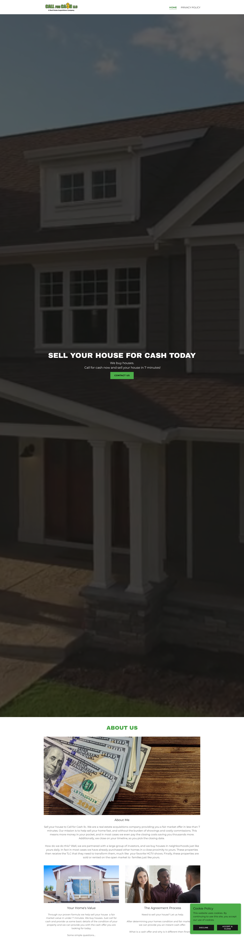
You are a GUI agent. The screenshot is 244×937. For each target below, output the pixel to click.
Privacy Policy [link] (190, 7)
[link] (61, 7)
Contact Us (122, 375)
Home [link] (173, 7)
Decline (203, 927)
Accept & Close (227, 927)
